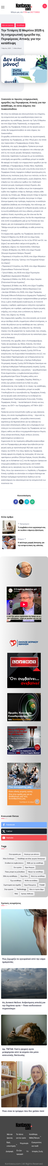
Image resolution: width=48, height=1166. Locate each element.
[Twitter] (24, 831)
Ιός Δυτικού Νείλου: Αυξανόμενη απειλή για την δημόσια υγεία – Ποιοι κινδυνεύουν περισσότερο (23, 1005)
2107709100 (35, 12)
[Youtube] (24, 837)
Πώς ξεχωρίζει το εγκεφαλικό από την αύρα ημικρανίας (23, 960)
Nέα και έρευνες (7, 25)
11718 (25, 12)
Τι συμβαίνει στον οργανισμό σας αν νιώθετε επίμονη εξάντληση (32, 529)
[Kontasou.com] (24, 7)
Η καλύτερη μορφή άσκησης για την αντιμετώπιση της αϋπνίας (31, 544)
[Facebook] (24, 824)
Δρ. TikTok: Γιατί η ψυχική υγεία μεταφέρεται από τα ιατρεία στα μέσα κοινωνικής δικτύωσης (20, 1052)
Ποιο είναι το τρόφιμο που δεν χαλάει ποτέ (23, 1111)
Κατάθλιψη (20, 25)
